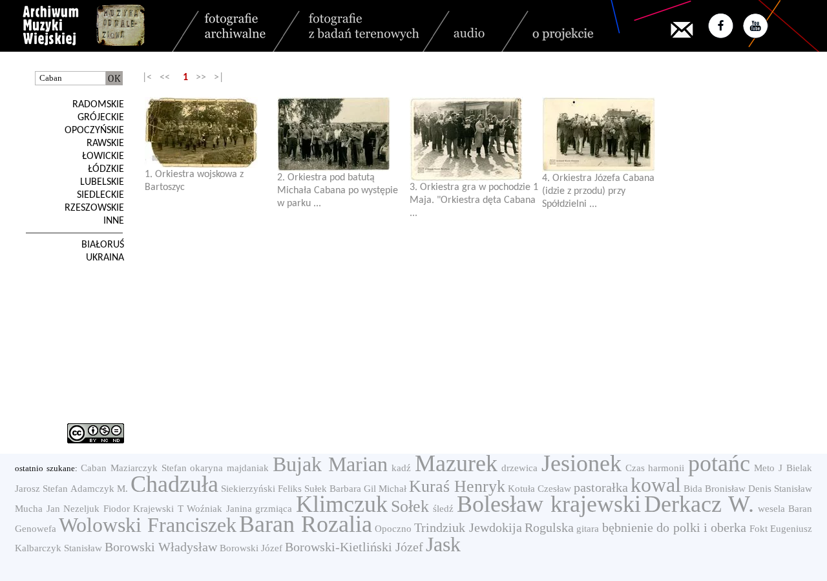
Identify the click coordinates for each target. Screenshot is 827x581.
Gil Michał (385, 488)
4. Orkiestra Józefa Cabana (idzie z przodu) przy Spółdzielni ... (598, 191)
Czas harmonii (655, 468)
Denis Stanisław (780, 488)
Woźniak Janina (219, 508)
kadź (401, 468)
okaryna (206, 468)
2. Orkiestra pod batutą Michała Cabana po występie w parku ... (337, 191)
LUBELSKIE (102, 182)
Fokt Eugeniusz (780, 528)
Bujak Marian (330, 464)
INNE (113, 221)
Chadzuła (174, 484)
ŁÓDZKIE (106, 169)
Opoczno (393, 528)
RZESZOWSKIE (94, 208)
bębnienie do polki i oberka (674, 527)
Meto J (768, 468)
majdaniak (248, 468)
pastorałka (601, 487)
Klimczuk (342, 504)
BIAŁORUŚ (102, 245)
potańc (719, 463)
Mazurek (456, 463)
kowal (656, 484)
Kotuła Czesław (539, 488)
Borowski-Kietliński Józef (354, 547)
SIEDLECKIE (100, 195)
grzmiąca (273, 508)
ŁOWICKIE (103, 156)
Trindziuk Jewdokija (467, 527)
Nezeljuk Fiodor (96, 508)
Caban (94, 468)
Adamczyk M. (99, 488)
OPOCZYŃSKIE (94, 130)
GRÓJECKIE (101, 117)
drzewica (519, 468)
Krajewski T (158, 508)
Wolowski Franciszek (147, 524)
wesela (771, 508)
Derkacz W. (699, 504)
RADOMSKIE (98, 105)
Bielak (799, 468)
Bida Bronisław (715, 488)
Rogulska (549, 527)
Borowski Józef (251, 548)
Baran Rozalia (305, 524)
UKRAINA (105, 258)
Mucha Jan (37, 508)
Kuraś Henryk (457, 486)
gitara (587, 528)
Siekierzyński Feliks (261, 488)
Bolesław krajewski (549, 504)
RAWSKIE (105, 143)
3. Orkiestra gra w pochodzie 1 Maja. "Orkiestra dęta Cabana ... (474, 200)
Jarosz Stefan (41, 488)
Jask (443, 544)
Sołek (410, 506)
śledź (443, 508)
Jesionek (581, 463)
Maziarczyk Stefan (148, 468)
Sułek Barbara (332, 488)
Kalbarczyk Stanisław (58, 548)
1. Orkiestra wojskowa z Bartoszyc (194, 181)
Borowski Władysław (161, 547)
